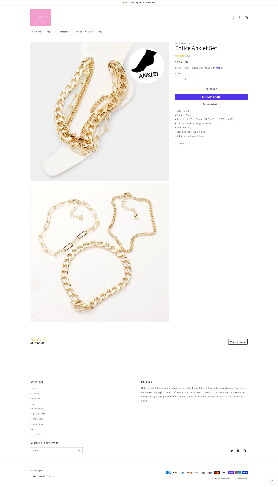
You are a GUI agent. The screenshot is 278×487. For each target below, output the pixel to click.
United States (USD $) (41, 476)
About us (34, 393)
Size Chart (35, 434)
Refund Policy (36, 408)
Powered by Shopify (241, 478)
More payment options (211, 104)
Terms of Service (38, 418)
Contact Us (35, 398)
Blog (32, 429)
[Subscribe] (79, 450)
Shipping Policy (37, 413)
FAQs (32, 403)
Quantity (178, 73)
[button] (233, 18)
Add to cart (211, 88)
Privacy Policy (36, 424)
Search (33, 388)
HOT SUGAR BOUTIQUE (225, 478)
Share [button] (181, 143)
